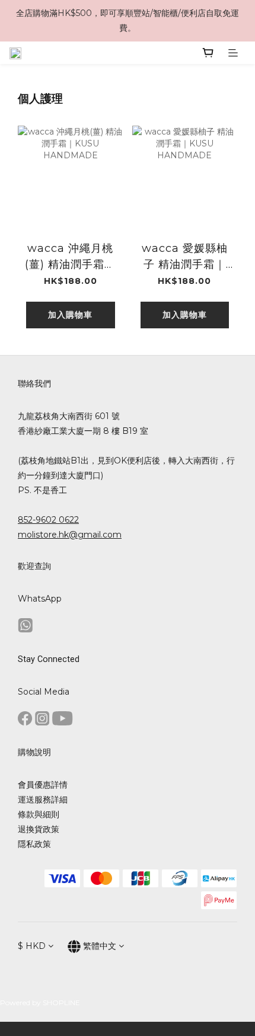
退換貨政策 (38, 829)
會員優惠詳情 (43, 784)
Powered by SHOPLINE (40, 1002)
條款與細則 (38, 814)
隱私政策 (34, 844)
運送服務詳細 (43, 799)
